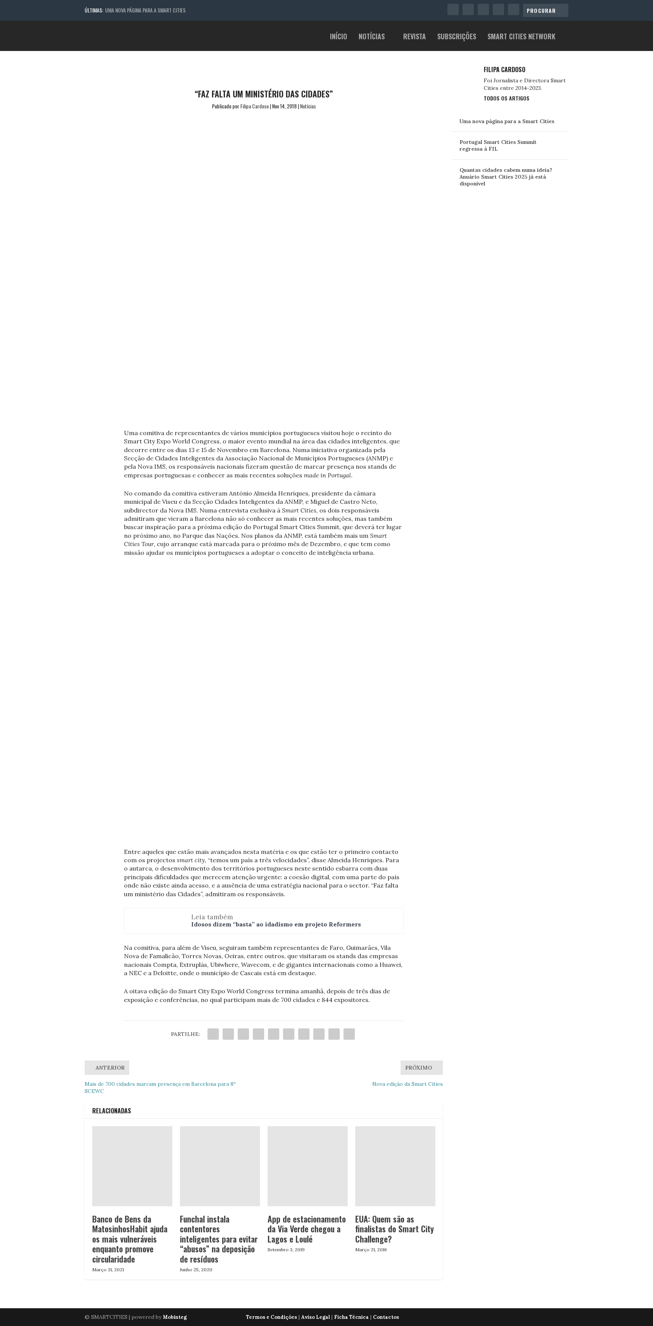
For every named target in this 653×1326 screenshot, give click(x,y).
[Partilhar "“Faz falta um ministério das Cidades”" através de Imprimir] (349, 1034)
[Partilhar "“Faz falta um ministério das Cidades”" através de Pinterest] (273, 1034)
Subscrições (456, 37)
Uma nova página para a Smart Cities (145, 10)
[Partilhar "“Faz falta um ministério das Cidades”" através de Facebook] (213, 1034)
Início (338, 37)
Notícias (372, 37)
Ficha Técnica (351, 1317)
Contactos (386, 1317)
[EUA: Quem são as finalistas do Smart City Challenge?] (395, 1166)
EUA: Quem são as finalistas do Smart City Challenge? (394, 1229)
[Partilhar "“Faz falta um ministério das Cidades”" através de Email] (334, 1034)
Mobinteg (175, 1317)
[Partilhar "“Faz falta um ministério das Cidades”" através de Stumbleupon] (318, 1034)
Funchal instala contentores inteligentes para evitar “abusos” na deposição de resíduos (219, 1239)
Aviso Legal (315, 1317)
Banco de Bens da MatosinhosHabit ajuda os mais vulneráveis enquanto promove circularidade (129, 1239)
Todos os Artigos (506, 98)
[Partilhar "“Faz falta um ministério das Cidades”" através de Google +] (243, 1034)
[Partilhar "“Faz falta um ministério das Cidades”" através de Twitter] (228, 1034)
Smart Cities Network (521, 37)
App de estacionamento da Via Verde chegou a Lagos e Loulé (307, 1229)
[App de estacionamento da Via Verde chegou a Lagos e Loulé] (308, 1166)
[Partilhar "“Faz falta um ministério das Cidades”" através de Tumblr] (258, 1034)
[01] (263, 840)
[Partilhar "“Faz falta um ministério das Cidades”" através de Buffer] (303, 1034)
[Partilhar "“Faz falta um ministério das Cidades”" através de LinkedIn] (288, 1034)
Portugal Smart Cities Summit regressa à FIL (498, 145)
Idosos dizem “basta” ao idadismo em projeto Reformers (276, 924)
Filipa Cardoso (254, 106)
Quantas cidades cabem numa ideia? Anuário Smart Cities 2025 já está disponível (506, 177)
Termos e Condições (271, 1317)
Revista (414, 37)
